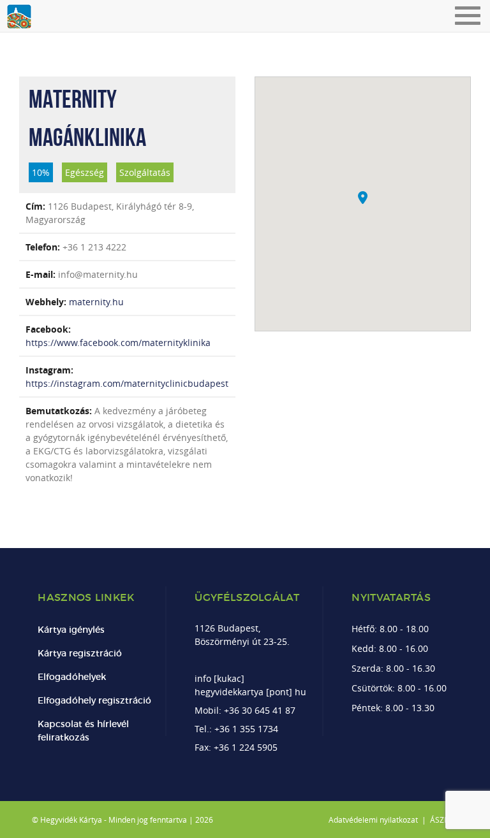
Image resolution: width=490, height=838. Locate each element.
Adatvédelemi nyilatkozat (373, 819)
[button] (363, 197)
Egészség (84, 172)
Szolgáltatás (144, 172)
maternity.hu (96, 302)
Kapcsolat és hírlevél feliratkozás (83, 731)
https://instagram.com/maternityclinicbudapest (127, 383)
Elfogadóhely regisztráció (94, 701)
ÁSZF (439, 819)
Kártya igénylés (71, 630)
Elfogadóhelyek (72, 677)
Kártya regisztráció (80, 653)
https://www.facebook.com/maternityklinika (118, 342)
